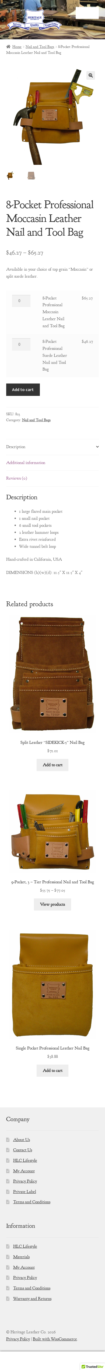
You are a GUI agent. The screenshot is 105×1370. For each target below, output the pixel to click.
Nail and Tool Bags (40, 46)
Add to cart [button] (52, 765)
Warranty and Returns (32, 1298)
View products (52, 904)
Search (52, 1361)
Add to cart (23, 389)
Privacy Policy (25, 1181)
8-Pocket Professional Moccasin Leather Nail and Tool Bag (54, 312)
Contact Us (22, 1150)
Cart (81, 1356)
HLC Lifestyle (25, 1160)
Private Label (24, 1191)
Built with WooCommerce (55, 1339)
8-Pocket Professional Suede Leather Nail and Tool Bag (55, 355)
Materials (21, 1257)
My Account (24, 1171)
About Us (21, 1139)
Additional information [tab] (25, 462)
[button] (90, 75)
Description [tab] (15, 446)
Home (17, 46)
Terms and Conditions (31, 1202)
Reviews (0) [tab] (16, 478)
